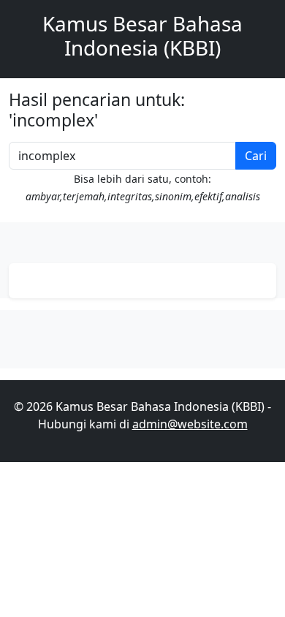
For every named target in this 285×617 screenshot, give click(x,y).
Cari (256, 156)
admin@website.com (190, 424)
